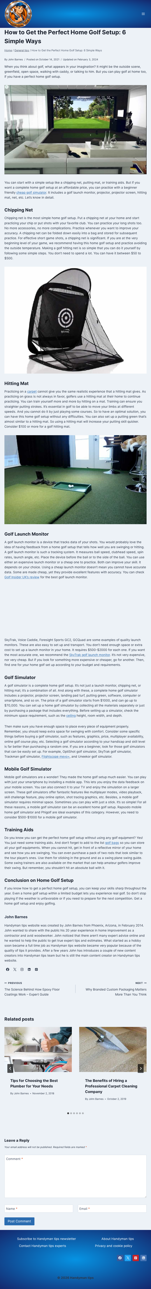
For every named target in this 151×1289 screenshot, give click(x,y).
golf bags (112, 843)
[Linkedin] (143, 1258)
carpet (32, 391)
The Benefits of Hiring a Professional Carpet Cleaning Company (111, 1086)
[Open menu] (143, 14)
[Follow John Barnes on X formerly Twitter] (15, 969)
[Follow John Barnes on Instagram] (22, 969)
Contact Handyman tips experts (42, 1246)
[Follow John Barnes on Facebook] (7, 969)
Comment (14, 1159)
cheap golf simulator (31, 192)
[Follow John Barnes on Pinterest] (36, 969)
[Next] (141, 1068)
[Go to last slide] (10, 1068)
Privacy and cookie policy (113, 1246)
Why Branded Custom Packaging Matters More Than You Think (116, 989)
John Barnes (21, 1093)
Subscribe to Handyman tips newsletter (46, 1239)
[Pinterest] (136, 1258)
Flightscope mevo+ (56, 756)
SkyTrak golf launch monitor (89, 655)
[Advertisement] (75, 611)
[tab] (68, 1113)
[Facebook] (120, 1258)
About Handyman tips (117, 1239)
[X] (128, 1258)
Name (11, 1209)
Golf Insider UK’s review (21, 577)
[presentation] (38, 1049)
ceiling (71, 715)
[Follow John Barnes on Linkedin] (29, 969)
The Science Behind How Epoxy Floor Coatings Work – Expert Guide (32, 989)
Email (84, 1209)
